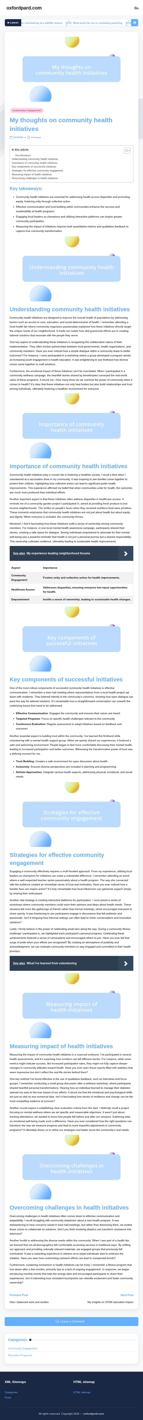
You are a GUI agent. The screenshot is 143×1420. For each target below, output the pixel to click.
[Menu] (136, 8)
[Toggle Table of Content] (125, 150)
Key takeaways (23, 155)
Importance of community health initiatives (35, 163)
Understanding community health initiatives (35, 159)
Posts (8, 1397)
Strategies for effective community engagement (37, 170)
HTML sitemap (81, 1392)
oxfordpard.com (24, 7)
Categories (11, 1392)
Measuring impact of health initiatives (32, 174)
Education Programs (20, 1355)
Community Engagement (26, 110)
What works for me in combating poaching (74, 22)
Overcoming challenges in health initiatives (35, 178)
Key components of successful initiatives (34, 166)
